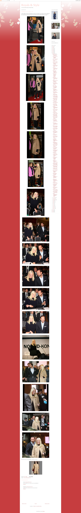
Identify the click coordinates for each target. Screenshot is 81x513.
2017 (53, 48)
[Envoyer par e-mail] (29, 476)
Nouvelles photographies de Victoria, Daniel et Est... (55, 107)
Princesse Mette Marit (26, 477)
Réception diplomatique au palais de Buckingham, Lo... (55, 177)
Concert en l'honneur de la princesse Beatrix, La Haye (55, 161)
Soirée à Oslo (54, 85)
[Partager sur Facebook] (31, 476)
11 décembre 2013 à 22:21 (29, 486)
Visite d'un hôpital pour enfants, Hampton (55, 148)
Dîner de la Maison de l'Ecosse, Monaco (55, 188)
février (54, 207)
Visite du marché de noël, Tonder (55, 102)
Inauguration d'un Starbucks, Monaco (55, 172)
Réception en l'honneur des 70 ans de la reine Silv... (55, 78)
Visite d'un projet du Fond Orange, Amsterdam (55, 151)
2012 (53, 209)
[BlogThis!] (30, 476)
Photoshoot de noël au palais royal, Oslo (55, 66)
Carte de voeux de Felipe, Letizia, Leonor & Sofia (55, 99)
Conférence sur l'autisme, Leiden (55, 182)
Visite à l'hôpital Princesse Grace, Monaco (55, 92)
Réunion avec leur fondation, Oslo (55, 168)
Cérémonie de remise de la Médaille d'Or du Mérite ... (55, 140)
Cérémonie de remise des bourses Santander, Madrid (54, 75)
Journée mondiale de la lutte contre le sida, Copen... (55, 192)
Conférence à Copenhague (54, 152)
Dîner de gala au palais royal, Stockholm (55, 174)
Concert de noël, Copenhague (55, 101)
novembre (54, 197)
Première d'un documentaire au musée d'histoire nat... (55, 124)
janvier (54, 208)
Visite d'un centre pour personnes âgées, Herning (55, 115)
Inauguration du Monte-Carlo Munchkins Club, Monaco (55, 180)
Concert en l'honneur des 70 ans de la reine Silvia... (55, 68)
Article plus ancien (47, 503)
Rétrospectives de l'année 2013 (55, 55)
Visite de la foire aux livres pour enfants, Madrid (55, 105)
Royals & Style (30, 5)
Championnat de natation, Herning (55, 113)
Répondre (24, 484)
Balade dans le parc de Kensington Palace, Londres (55, 166)
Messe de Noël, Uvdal (55, 60)
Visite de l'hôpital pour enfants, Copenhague (55, 87)
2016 (53, 49)
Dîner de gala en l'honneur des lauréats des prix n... (55, 120)
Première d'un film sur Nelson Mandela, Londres (55, 158)
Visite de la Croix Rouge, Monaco (55, 94)
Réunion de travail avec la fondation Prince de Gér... (55, 127)
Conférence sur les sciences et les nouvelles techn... (55, 155)
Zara (30, 477)
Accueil (36, 503)
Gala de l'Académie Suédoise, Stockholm (55, 64)
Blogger (44, 511)
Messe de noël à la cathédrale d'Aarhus (55, 57)
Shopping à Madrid (55, 61)
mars (53, 206)
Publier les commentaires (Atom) (37, 506)
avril (53, 205)
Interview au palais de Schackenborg (55, 190)
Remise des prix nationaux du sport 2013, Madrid (55, 185)
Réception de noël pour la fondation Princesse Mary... (55, 164)
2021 (53, 46)
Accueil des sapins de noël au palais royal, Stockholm (55, 97)
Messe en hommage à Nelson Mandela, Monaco (55, 89)
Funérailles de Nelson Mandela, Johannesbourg (55, 143)
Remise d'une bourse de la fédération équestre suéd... (55, 71)
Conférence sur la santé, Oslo (55, 134)
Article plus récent (24, 503)
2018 (53, 47)
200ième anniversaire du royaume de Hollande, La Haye (55, 195)
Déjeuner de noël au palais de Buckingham (55, 81)
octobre (54, 198)
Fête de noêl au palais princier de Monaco (55, 84)
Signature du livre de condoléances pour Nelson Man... (55, 132)
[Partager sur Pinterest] (32, 476)
